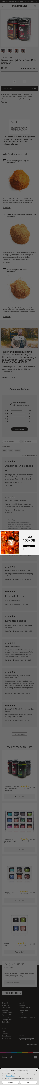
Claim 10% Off (29, 546)
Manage (10, 1082)
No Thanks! (29, 548)
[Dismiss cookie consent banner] (36, 1070)
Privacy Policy (10, 1076)
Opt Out (9, 1078)
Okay (28, 1082)
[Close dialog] (1, 531)
